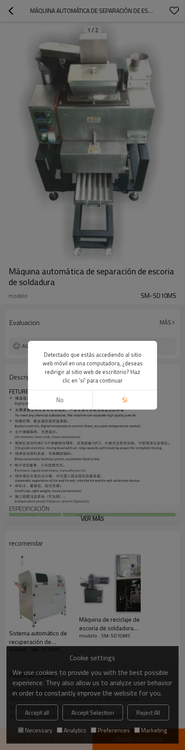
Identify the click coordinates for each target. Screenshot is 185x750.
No (60, 400)
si (124, 400)
